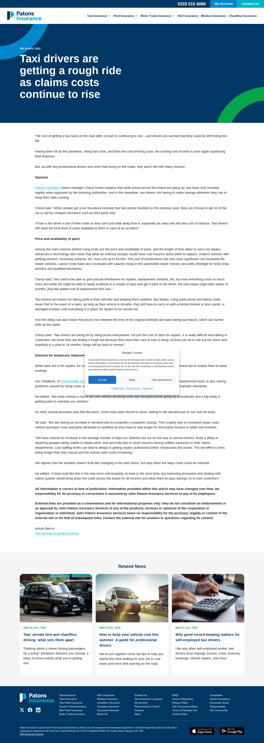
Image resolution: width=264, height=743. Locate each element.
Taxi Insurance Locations (149, 698)
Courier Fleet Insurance (72, 706)
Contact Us (147, 388)
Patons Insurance (47, 188)
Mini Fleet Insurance (70, 710)
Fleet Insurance (123, 15)
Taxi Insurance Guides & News (57, 533)
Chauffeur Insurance (243, 15)
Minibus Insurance (213, 15)
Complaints (216, 695)
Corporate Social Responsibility (219, 704)
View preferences (161, 379)
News (138, 714)
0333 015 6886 (192, 3)
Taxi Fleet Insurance (70, 702)
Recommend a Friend (147, 706)
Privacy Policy (133, 388)
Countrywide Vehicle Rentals (81, 381)
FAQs (175, 695)
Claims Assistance (220, 698)
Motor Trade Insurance (156, 15)
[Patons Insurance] (24, 15)
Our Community (219, 710)
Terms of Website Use (184, 710)
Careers (139, 710)
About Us (102, 714)
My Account (224, 4)
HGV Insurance (188, 15)
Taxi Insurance (97, 15)
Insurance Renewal (108, 710)
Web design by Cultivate (31, 734)
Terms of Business (182, 698)
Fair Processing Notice (185, 706)
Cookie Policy (118, 388)
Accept (102, 379)
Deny (132, 379)
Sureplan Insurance (108, 706)
